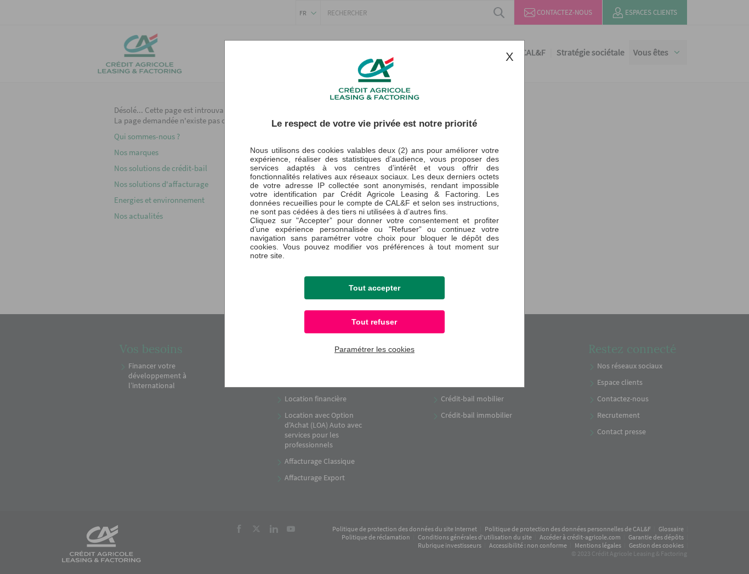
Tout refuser (374, 321)
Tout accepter (374, 287)
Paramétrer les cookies (374, 349)
